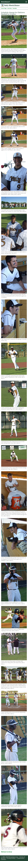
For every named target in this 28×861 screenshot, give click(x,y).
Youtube (14, 8)
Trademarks (20, 858)
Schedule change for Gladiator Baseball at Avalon (13, 13)
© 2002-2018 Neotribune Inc (9, 857)
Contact (3, 859)
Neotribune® (5, 2)
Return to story (6, 852)
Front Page (4, 8)
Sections (9, 8)
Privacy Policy (11, 858)
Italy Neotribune (12, 5)
